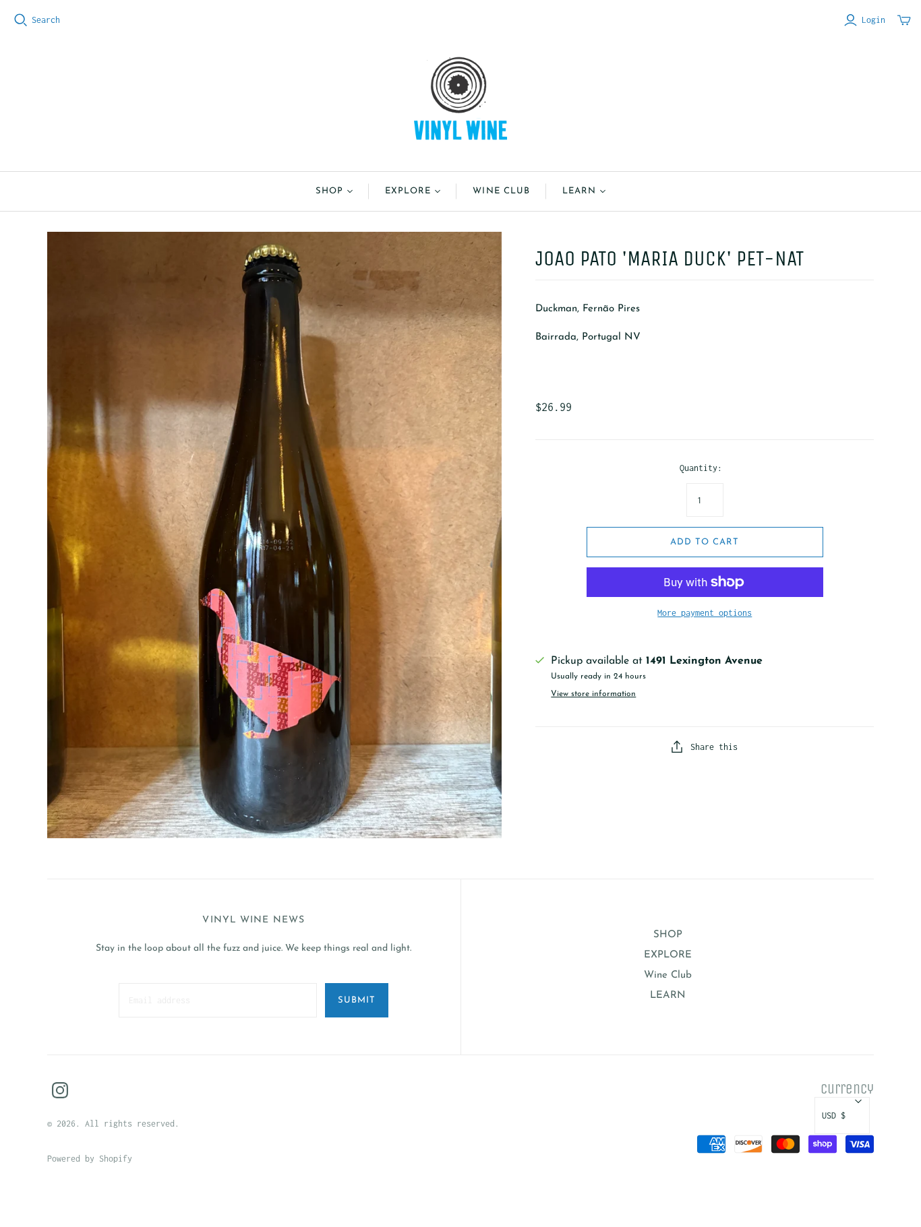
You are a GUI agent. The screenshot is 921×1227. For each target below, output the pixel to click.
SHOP (329, 191)
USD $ (833, 1115)
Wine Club (501, 191)
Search (46, 20)
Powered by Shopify (89, 1159)
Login (873, 20)
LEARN (579, 191)
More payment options (704, 613)
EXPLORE (408, 191)
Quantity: (701, 468)
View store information (593, 694)
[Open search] (21, 20)
